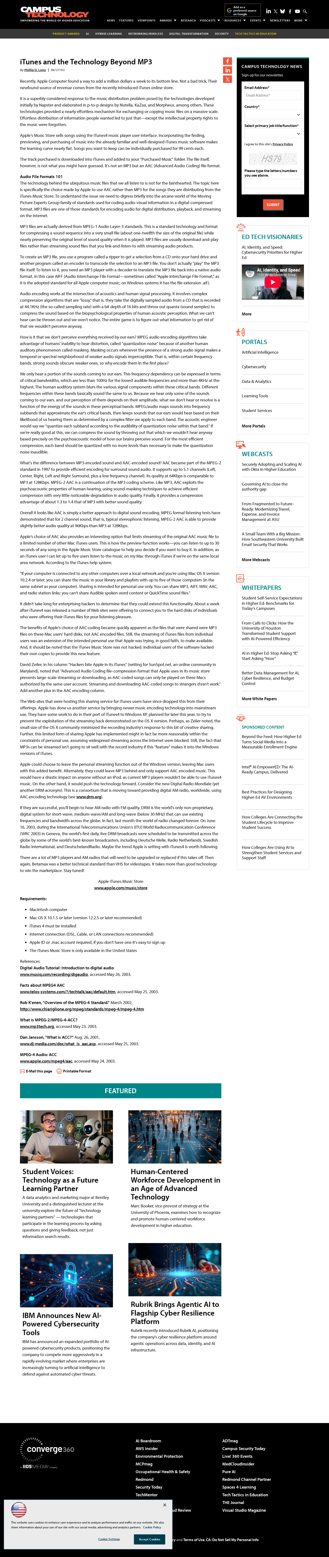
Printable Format (77, 1071)
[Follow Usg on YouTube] (297, 11)
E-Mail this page (39, 1071)
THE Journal (233, 1502)
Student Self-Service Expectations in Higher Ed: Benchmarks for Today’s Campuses (272, 603)
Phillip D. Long (35, 69)
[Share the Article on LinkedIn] (227, 70)
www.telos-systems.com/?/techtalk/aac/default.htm (67, 991)
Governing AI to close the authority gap (265, 486)
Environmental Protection (159, 1456)
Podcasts (208, 20)
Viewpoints (147, 20)
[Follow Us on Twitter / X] (275, 11)
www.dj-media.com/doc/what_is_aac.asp (58, 1043)
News (111, 20)
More (298, 20)
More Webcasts (256, 559)
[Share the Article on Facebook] (227, 61)
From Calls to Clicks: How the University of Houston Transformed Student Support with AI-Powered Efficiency (269, 630)
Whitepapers (261, 587)
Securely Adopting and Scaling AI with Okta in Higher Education (272, 466)
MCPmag (144, 1464)
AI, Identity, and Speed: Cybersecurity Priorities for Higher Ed (272, 252)
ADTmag (230, 1441)
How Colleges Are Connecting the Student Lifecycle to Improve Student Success (272, 822)
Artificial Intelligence (260, 352)
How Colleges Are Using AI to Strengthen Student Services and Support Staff (271, 852)
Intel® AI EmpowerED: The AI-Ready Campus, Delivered (268, 769)
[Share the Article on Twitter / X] (227, 79)
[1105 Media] (49, 1493)
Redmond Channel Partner (246, 1479)
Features (126, 20)
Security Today (149, 1487)
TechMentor (147, 1494)
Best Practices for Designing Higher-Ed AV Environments (267, 794)
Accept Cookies (149, 1539)
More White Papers (259, 698)
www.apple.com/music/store (120, 888)
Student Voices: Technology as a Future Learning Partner (60, 1179)
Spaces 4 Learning (239, 1487)
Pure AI (229, 1471)
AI (87, 33)
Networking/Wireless (145, 33)
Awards (166, 20)
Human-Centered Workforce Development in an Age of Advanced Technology (175, 1184)
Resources (232, 20)
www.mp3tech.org (37, 1026)
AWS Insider (147, 1448)
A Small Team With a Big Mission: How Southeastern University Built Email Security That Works (273, 539)
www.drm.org (88, 796)
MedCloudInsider (238, 1464)
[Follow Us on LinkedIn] (268, 10)
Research (188, 20)
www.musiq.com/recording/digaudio (54, 974)
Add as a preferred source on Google (245, 10)
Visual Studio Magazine (244, 1510)
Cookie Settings (109, 1539)
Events (255, 20)
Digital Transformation (189, 33)
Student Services (257, 410)
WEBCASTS (257, 453)
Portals (254, 341)
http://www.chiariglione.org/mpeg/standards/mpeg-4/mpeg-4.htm (82, 1009)
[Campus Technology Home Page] (55, 14)
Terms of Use (193, 1539)
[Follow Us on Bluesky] (282, 11)
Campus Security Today (243, 1448)
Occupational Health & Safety (163, 1471)
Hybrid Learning (108, 33)
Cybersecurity (254, 366)
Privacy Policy (283, 144)
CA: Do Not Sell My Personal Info (232, 1539)
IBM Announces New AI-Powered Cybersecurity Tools (61, 1323)
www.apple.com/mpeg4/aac (46, 1061)
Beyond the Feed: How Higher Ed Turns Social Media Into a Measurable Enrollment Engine (271, 742)
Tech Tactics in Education (245, 1494)
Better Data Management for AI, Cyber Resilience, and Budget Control (270, 678)
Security (222, 33)
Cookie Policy (152, 1527)
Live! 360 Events (237, 1456)
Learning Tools (255, 396)
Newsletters (280, 20)
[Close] (164, 1505)
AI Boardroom (148, 1441)
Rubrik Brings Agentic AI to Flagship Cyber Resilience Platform (175, 1312)
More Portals (253, 426)
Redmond (144, 1479)
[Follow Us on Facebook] (290, 11)
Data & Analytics (256, 381)
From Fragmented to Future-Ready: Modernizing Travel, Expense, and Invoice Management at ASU (268, 511)
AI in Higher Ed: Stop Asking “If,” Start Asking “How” (269, 655)
